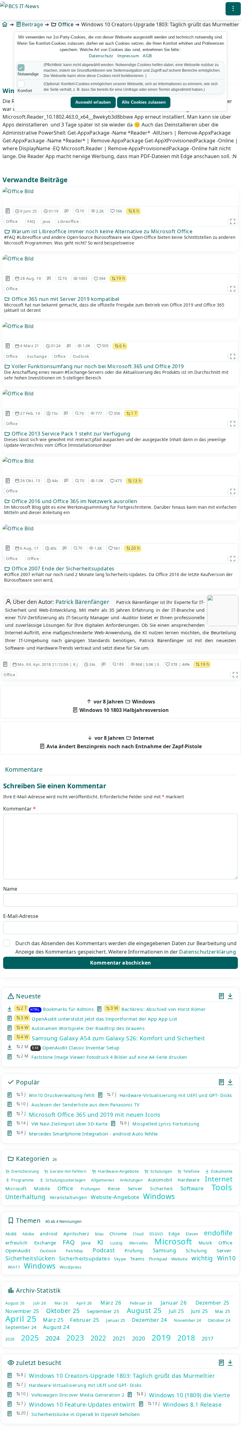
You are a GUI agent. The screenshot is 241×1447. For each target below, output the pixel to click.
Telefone (191, 1171)
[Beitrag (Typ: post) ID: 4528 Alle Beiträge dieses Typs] (8, 481)
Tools (222, 1187)
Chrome (118, 1234)
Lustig (116, 1243)
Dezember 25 (212, 1302)
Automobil (160, 1180)
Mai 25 (222, 1311)
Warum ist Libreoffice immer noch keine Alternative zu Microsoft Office (101, 231)
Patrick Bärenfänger (83, 601)
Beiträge (32, 24)
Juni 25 (199, 1311)
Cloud (138, 1234)
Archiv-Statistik (37, 1290)
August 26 (15, 1303)
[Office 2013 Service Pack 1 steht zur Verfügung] (18, 393)
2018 (186, 1337)
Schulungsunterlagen (64, 1180)
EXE (35, 1048)
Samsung (164, 1250)
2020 (138, 1338)
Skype (120, 1259)
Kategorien (32, 1158)
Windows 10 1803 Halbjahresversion (123, 705)
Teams (137, 1259)
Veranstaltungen (68, 1197)
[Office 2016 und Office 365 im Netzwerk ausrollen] (18, 460)
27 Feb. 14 (30, 413)
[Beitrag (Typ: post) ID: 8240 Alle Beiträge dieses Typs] (8, 278)
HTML (35, 1010)
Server (135, 1188)
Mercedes (138, 1243)
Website (179, 1259)
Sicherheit (161, 1189)
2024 (53, 1338)
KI (100, 1242)
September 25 (103, 1311)
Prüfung (134, 1251)
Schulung (196, 1251)
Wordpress (71, 1267)
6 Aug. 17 (29, 548)
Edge (174, 1234)
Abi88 (11, 1234)
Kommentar (19, 808)
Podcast (104, 1250)
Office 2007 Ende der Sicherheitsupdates (62, 568)
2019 (161, 1337)
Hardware (189, 1180)
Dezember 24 (149, 1319)
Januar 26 (174, 1302)
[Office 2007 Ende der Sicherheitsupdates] (18, 528)
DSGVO (156, 1234)
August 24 (56, 1327)
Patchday (74, 1251)
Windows (159, 1196)
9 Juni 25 (28, 211)
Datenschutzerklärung (207, 951)
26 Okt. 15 (30, 480)
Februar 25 (84, 1319)
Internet (219, 1178)
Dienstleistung (24, 1171)
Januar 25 (115, 1320)
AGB (147, 56)
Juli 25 (176, 1311)
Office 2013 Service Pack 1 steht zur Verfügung (70, 433)
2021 (119, 1338)
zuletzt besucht (38, 1362)
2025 (30, 1337)
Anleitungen (131, 1180)
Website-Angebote (115, 1197)
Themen (27, 1220)
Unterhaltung (25, 1197)
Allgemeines (103, 1180)
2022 (98, 1338)
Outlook (81, 356)
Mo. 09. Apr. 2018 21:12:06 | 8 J (48, 664)
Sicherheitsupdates (84, 1258)
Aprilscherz (76, 1233)
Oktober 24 (219, 1320)
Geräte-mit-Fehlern (67, 1171)
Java (47, 221)
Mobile (42, 1188)
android (49, 1234)
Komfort (25, 90)
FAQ (31, 221)
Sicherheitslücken (30, 1258)
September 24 (21, 1327)
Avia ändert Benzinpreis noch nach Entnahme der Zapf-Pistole (123, 742)
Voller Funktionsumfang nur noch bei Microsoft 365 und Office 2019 (97, 366)
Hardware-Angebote (117, 1171)
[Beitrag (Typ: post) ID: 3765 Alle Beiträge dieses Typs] (5, 664)
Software (192, 1188)
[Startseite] (5, 24)
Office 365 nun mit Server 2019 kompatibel (65, 299)
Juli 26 (39, 1303)
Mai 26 (61, 1303)
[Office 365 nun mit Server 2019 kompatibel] (18, 258)
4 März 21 (29, 345)
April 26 (84, 1303)
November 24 (187, 1320)
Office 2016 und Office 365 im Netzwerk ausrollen (73, 501)
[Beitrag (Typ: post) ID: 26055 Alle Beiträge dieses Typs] (8, 346)
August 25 (144, 1310)
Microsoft (16, 1189)
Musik (205, 1243)
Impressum (128, 56)
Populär (27, 1082)
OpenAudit (17, 1250)
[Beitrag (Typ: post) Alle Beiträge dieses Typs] (221, 996)
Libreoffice (68, 221)
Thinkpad (157, 1259)
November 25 (22, 1311)
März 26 (110, 1302)
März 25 (53, 1319)
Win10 (226, 1258)
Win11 (14, 1267)
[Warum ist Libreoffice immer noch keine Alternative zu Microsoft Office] (18, 191)
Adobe (28, 1234)
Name (10, 888)
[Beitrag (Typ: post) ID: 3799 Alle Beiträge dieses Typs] (8, 548)
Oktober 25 (63, 1311)
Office (65, 24)
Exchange (37, 356)
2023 (75, 1337)
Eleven (192, 1234)
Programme (22, 1180)
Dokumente (221, 1171)
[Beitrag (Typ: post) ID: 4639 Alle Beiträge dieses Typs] (8, 413)
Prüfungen (90, 1189)
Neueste (27, 996)
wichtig (202, 1258)
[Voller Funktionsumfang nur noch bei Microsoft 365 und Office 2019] (18, 326)
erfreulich (16, 1242)
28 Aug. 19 (30, 278)
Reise (114, 1189)
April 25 (20, 1318)
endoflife (218, 1232)
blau (99, 1234)
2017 (208, 1338)
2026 (10, 1339)
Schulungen (160, 1171)
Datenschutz (101, 56)
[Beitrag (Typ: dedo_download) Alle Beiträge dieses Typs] (230, 996)
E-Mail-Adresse (20, 916)
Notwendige (28, 74)
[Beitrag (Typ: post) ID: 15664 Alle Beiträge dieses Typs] (8, 211)
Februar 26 (141, 1303)
